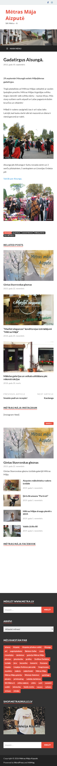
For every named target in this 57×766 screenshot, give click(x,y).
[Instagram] (52, 2)
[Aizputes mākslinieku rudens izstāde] (12, 481)
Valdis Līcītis (29, 687)
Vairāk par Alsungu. (12, 178)
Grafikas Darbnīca (41, 659)
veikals (48, 687)
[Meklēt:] (28, 610)
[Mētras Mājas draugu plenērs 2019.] (12, 511)
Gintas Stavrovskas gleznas (17, 284)
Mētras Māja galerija (13, 675)
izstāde (8, 663)
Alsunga (16, 233)
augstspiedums (16, 651)
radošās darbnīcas (33, 679)
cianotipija (9, 655)
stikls (33, 683)
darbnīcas (20, 655)
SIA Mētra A (9, 235)
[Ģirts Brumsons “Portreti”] (12, 496)
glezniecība (18, 659)
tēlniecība (17, 687)
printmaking (19, 679)
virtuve (8, 691)
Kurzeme (43, 663)
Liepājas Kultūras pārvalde (24, 667)
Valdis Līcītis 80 (30, 526)
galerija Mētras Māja (35, 655)
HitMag (31, 762)
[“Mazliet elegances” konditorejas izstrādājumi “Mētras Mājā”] (28, 310)
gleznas (8, 659)
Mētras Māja (41, 671)
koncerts (33, 663)
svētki (7, 687)
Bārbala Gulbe (30, 651)
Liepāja (8, 667)
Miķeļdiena (39, 233)
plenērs (8, 679)
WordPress (19, 762)
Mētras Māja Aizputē (21, 15)
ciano (41, 651)
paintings (46, 675)
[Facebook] (48, 2)
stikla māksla (23, 683)
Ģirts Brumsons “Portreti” (35, 496)
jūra (15, 663)
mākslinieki (28, 671)
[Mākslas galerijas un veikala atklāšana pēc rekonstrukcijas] (28, 358)
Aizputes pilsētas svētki (32, 647)
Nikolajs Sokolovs (32, 675)
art (6, 651)
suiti (40, 683)
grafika (29, 659)
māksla (18, 671)
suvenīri (48, 683)
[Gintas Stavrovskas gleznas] (28, 266)
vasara (39, 687)
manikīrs (8, 671)
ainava (7, 647)
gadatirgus (27, 233)
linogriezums (43, 667)
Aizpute (16, 647)
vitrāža (16, 691)
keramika (23, 663)
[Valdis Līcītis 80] (12, 526)
